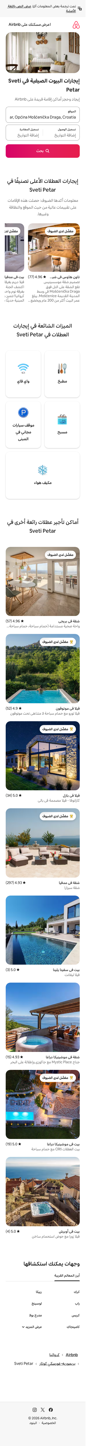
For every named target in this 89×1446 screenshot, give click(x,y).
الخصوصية (49, 1423)
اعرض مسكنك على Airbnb (30, 24)
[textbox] (61, 135)
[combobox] (42, 117)
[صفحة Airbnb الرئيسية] (76, 24)
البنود (33, 1423)
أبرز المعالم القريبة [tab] (67, 1275)
